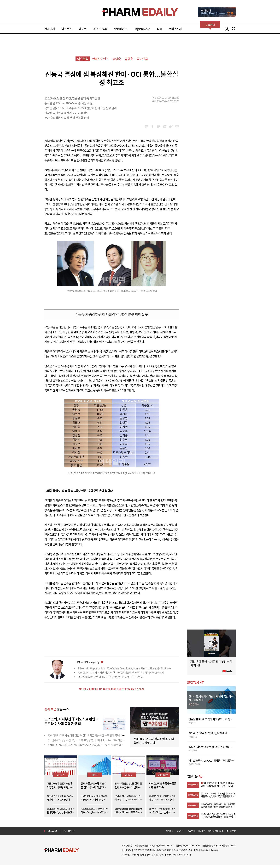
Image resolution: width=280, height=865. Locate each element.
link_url (171, 126)
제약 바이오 (120, 29)
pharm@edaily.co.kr (209, 850)
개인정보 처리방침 (215, 831)
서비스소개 (175, 29)
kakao (146, 126)
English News (142, 29)
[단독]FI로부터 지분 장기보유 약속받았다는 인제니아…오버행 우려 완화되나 (86, 745)
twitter (158, 126)
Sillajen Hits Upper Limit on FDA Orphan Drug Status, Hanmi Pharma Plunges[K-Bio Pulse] (124, 668)
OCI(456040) (130, 175)
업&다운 (128, 775)
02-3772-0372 (177, 850)
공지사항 (52, 831)
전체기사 (49, 29)
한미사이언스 (100, 58)
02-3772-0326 (143, 850)
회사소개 (169, 831)
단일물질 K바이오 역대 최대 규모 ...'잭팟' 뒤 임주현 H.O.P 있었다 (110, 677)
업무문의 (191, 831)
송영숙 (116, 58)
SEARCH (234, 29)
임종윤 (129, 58)
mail (165, 126)
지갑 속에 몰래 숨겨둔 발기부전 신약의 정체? (211, 663)
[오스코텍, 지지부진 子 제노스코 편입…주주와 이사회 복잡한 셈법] (114, 722)
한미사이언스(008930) (93, 170)
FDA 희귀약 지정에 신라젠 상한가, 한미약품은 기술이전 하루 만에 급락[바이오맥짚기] (121, 672)
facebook (152, 126)
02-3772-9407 (164, 850)
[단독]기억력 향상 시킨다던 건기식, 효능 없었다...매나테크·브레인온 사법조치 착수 (90, 740)
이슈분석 (82, 58)
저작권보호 (231, 831)
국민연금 (142, 58)
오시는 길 (180, 831)
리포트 (82, 29)
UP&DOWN (100, 29)
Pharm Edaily (61, 850)
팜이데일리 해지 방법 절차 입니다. (79, 831)
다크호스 (66, 29)
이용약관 (201, 831)
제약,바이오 (163, 775)
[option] (88, 831)
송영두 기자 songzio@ (87, 662)
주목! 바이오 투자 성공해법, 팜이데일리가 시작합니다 (154, 741)
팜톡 (159, 29)
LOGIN (226, 29)
